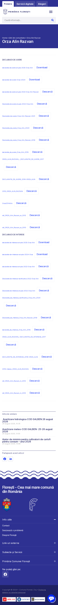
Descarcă (47, 91)
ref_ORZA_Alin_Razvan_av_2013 (14, 215)
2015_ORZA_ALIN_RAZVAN (12, 191)
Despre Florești (9, 535)
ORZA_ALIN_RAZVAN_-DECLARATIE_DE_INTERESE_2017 (24, 337)
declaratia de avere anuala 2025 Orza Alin (17, 68)
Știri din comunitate (17, 38)
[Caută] (52, 20)
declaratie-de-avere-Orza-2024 (13, 80)
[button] (50, 11)
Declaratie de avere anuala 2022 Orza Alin (17, 104)
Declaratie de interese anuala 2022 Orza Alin (18, 291)
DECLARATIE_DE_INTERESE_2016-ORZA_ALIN (20, 357)
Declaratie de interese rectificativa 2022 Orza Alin (20, 279)
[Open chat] (51, 598)
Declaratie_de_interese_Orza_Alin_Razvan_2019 (19, 318)
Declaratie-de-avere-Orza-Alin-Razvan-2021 (18, 116)
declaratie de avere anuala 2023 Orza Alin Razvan (20, 92)
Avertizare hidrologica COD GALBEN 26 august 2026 (27, 420)
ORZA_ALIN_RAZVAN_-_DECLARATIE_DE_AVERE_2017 (23, 159)
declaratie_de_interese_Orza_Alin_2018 (16, 330)
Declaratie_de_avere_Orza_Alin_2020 (15, 128)
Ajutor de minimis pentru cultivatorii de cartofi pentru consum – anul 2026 (26, 440)
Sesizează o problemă (12, 530)
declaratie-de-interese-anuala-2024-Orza (17, 254)
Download (41, 67)
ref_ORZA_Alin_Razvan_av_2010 (14, 228)
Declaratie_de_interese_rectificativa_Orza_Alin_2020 (21, 298)
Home (4, 38)
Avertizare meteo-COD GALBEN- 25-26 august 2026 (27, 430)
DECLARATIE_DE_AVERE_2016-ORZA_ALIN (18, 179)
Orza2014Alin (7, 203)
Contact (5, 525)
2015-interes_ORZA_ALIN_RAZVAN (15, 369)
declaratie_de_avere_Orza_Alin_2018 (15, 152)
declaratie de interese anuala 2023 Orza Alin (18, 267)
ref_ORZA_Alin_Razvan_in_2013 (14, 381)
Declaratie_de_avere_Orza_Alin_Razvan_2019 (18, 140)
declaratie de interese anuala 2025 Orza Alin (18, 243)
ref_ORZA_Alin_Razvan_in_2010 (14, 393)
